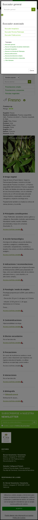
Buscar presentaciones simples (13, 56)
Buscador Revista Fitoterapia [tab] (14, 32)
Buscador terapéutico (11, 49)
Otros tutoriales (9, 60)
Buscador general (10, 44)
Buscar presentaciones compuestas (15, 58)
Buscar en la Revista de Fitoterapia (15, 51)
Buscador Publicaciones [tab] (13, 35)
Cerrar (32, 70)
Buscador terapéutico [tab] (12, 28)
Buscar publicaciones (11, 53)
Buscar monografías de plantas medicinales (17, 47)
